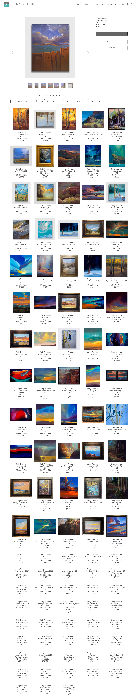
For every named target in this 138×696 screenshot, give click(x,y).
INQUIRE (112, 48)
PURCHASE (112, 33)
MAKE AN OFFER (112, 42)
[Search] (128, 4)
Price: (41, 101)
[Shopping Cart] (131, 4)
